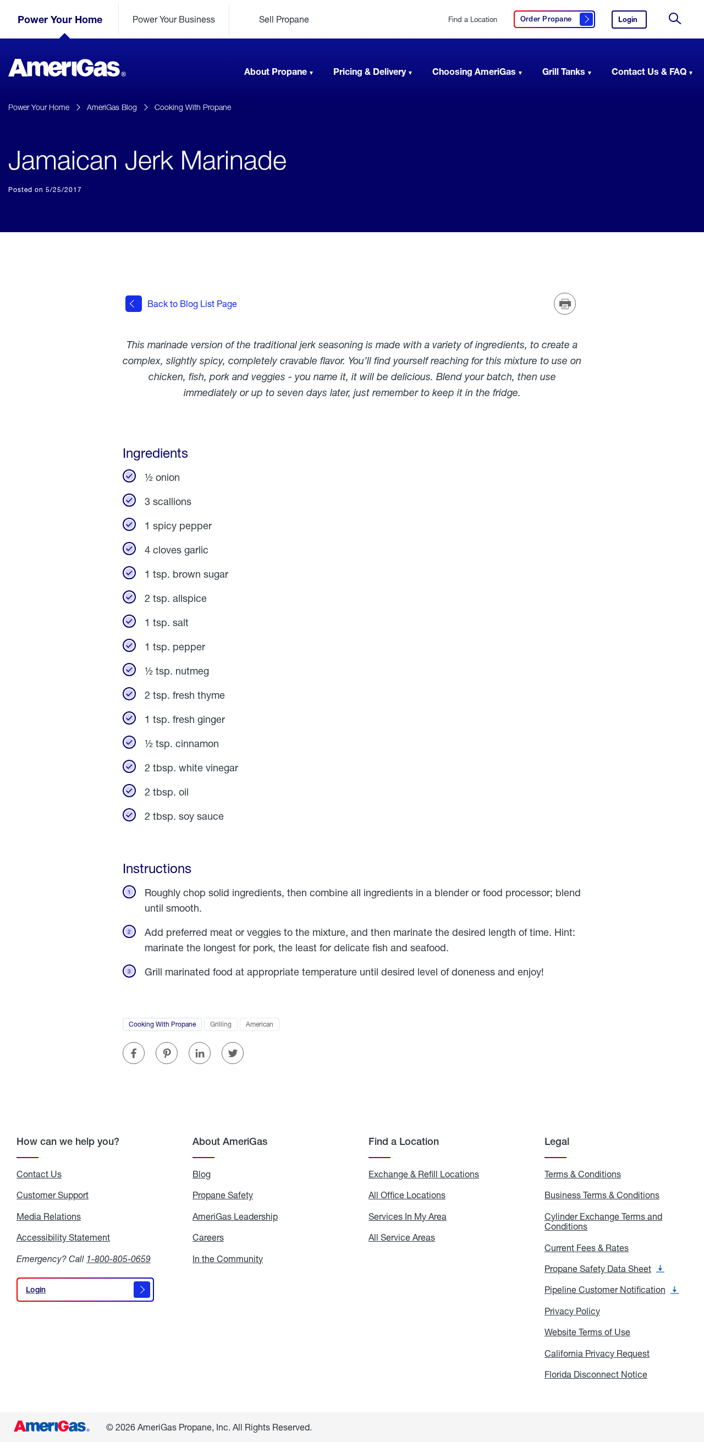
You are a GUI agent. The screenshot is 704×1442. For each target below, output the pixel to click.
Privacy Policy (572, 1311)
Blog (202, 1174)
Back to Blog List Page (192, 303)
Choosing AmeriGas (474, 71)
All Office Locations (407, 1195)
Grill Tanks (563, 71)
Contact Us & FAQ (649, 71)
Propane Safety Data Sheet (604, 1269)
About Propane (275, 71)
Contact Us (39, 1174)
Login (632, 22)
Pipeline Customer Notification (611, 1290)
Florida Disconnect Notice (595, 1374)
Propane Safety (223, 1195)
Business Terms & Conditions (601, 1195)
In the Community (228, 1259)
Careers (208, 1237)
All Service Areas (402, 1237)
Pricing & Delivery (369, 71)
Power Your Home (60, 19)
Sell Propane (284, 19)
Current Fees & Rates (586, 1248)
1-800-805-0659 (118, 1258)
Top (692, 1378)
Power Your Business (174, 19)
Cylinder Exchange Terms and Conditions (603, 1221)
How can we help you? (67, 1141)
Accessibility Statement (63, 1237)
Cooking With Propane (193, 107)
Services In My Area (408, 1216)
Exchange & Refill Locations (424, 1174)
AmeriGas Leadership (235, 1216)
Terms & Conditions (582, 1174)
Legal (556, 1141)
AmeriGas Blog (112, 107)
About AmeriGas (230, 1141)
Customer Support (52, 1195)
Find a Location (472, 19)
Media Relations (48, 1216)
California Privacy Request (597, 1353)
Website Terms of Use (587, 1332)
